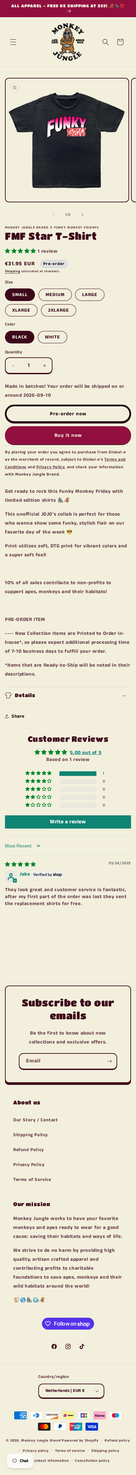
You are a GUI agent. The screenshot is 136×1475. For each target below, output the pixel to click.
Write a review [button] (68, 822)
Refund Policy (28, 1149)
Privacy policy (36, 1450)
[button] (13, 42)
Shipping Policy (30, 1135)
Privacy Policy (28, 1164)
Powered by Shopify (80, 1440)
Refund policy (117, 1440)
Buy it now (68, 435)
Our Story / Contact (35, 1120)
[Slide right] (82, 215)
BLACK (19, 337)
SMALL (20, 294)
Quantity (13, 352)
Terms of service (70, 1450)
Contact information (50, 1460)
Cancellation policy (92, 1460)
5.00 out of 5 (85, 752)
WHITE (52, 337)
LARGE (89, 294)
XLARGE (21, 310)
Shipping (12, 271)
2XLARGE (58, 310)
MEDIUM (55, 294)
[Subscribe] (109, 1061)
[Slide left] (53, 215)
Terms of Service (32, 1179)
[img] (20, 864)
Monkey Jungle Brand (40, 1440)
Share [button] (18, 716)
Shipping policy (105, 1450)
